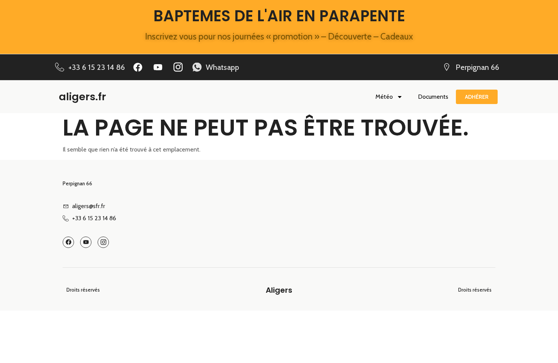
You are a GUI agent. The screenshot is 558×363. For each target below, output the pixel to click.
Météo (384, 96)
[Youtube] (158, 67)
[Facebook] (138, 67)
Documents (433, 96)
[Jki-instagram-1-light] (178, 67)
